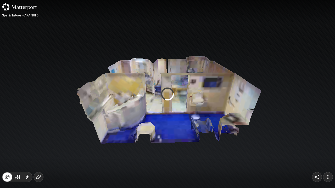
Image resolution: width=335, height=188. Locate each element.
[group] (17, 177)
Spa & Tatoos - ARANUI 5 (20, 15)
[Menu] (328, 177)
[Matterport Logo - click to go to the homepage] (19, 6)
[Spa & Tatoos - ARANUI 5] (167, 94)
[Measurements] (38, 177)
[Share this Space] (317, 177)
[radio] (7, 177)
